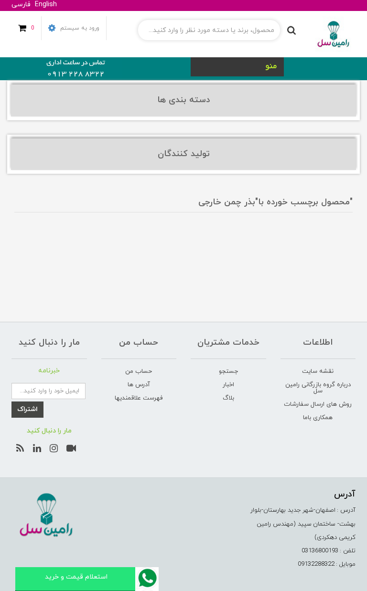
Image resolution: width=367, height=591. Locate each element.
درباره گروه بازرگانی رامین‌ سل (318, 387)
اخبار (228, 384)
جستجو (228, 371)
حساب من (138, 371)
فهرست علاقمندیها (138, 398)
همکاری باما (318, 417)
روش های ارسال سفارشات (318, 404)
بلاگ (228, 398)
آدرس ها (139, 384)
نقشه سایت (318, 371)
